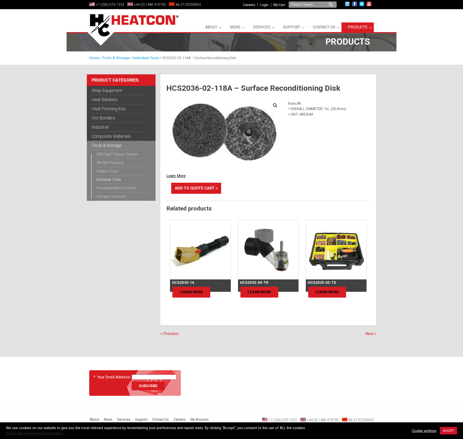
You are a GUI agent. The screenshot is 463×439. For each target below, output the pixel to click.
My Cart (279, 5)
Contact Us (324, 27)
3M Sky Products (110, 162)
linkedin (347, 4)
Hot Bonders (103, 117)
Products (358, 27)
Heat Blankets (105, 99)
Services (262, 27)
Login (264, 5)
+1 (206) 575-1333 (110, 5)
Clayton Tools (107, 171)
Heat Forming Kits (109, 108)
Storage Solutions (111, 196)
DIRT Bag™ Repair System (117, 154)
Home (94, 58)
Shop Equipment (107, 90)
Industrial (100, 127)
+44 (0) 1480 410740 (150, 5)
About (211, 27)
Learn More (176, 176)
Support (291, 27)
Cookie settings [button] (424, 431)
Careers (249, 5)
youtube (369, 4)
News (235, 27)
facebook (354, 4)
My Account (200, 419)
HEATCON (132, 31)
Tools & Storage (116, 58)
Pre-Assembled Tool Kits (116, 188)
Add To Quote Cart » (196, 188)
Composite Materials (111, 136)
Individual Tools (146, 58)
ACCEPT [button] (448, 430)
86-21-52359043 (188, 5)
